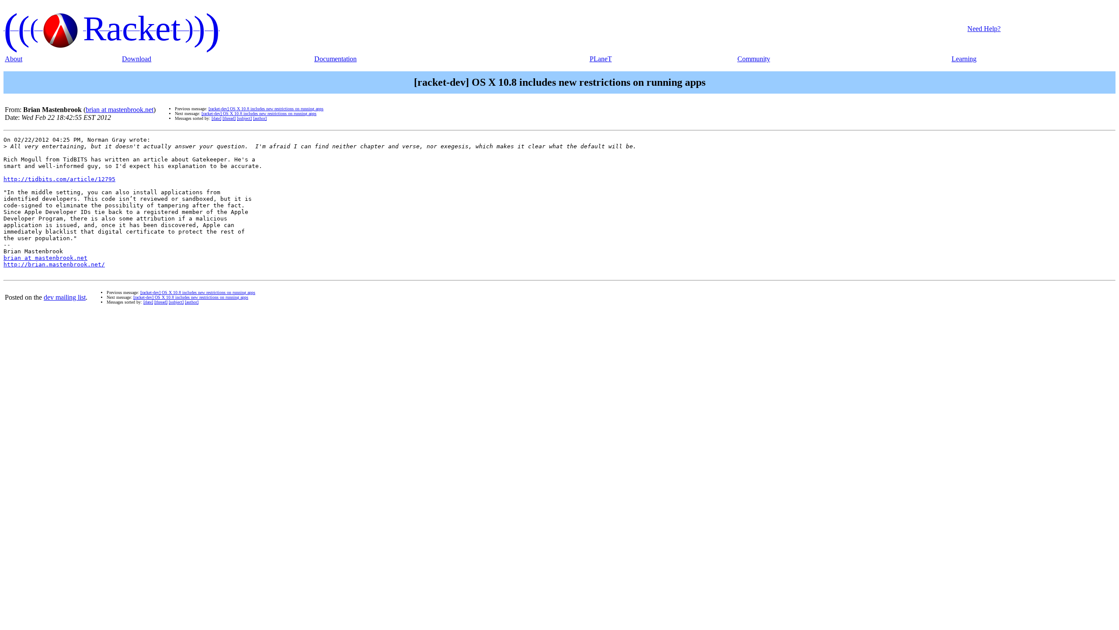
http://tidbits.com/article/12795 (59, 179)
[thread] (229, 118)
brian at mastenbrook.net (119, 109)
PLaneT (601, 59)
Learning (964, 59)
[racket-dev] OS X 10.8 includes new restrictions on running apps (266, 108)
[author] (260, 118)
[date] (216, 118)
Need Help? (984, 28)
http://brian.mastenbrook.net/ (54, 264)
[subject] (244, 118)
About (13, 59)
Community (753, 59)
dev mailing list (65, 297)
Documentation (335, 59)
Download (136, 59)
